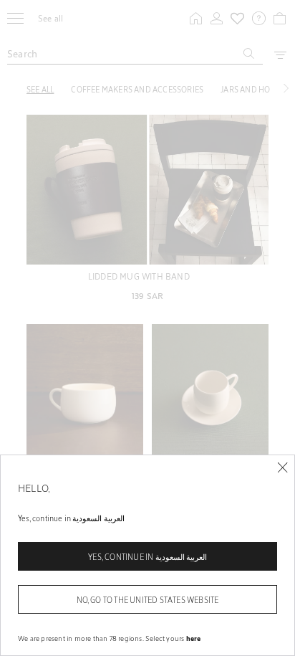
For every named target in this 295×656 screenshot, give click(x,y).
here (193, 638)
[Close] (282, 468)
